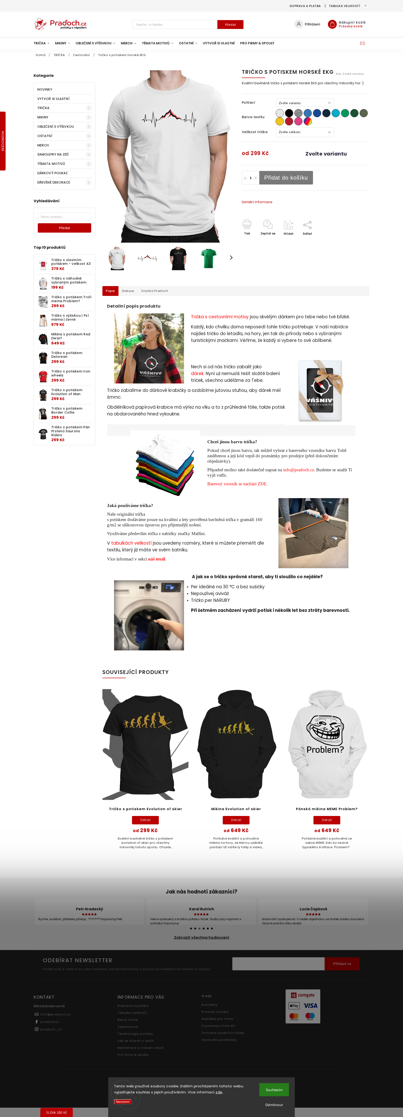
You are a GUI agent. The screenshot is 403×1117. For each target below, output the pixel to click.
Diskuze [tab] (128, 291)
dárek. (198, 373)
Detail (145, 820)
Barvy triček (128, 1020)
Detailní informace (257, 202)
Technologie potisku (135, 1034)
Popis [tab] (110, 291)
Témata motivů (51, 163)
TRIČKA (43, 108)
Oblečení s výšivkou (55, 126)
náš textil (156, 559)
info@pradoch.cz (298, 469)
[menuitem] (43, 43)
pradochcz (50, 1022)
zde (218, 1092)
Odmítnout (274, 1105)
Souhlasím (274, 1090)
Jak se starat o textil (136, 1041)
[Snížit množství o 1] (245, 178)
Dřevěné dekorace (53, 182)
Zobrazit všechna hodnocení (201, 937)
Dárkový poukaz (52, 173)
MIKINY (43, 117)
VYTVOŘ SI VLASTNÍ (53, 98)
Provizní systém (215, 1012)
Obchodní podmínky (219, 1040)
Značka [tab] (154, 291)
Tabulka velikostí (344, 6)
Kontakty (209, 1005)
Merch (43, 145)
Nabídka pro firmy (217, 1019)
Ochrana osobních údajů (223, 1033)
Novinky (44, 89)
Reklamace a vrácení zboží (141, 1048)
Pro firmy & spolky (133, 1055)
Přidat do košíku (286, 177)
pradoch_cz (51, 1029)
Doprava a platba (305, 6)
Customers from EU (218, 1026)
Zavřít (354, 242)
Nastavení (123, 1101)
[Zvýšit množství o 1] (256, 178)
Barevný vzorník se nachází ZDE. (237, 483)
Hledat (230, 24)
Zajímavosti (128, 1027)
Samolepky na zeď (53, 154)
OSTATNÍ (44, 136)
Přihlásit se (342, 964)
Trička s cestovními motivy (220, 317)
